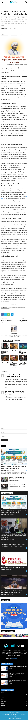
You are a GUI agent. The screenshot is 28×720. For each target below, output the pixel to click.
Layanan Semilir (10, 712)
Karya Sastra (3, 701)
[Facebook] (2, 314)
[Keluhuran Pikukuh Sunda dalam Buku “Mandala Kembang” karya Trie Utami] (23, 358)
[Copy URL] (15, 314)
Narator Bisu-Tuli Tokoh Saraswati (13, 350)
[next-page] (15, 368)
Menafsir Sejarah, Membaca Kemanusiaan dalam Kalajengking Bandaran (4, 351)
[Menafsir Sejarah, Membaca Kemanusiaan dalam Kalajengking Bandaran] (5, 346)
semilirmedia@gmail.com (16, 658)
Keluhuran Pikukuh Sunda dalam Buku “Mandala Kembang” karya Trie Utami (23, 363)
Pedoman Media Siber (7, 714)
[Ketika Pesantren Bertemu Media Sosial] (4, 668)
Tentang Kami (23, 714)
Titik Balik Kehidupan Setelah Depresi (21, 321)
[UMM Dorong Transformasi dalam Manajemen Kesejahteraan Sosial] (14, 582)
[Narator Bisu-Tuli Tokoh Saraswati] (14, 346)
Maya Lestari (4, 28)
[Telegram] (12, 314)
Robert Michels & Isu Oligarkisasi (6, 321)
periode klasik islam (5, 308)
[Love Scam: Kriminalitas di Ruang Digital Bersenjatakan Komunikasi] (4, 675)
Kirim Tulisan (18, 712)
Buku (9, 7)
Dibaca (2, 703)
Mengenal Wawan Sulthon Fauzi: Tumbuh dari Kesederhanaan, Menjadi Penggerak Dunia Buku (17, 479)
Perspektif (3, 705)
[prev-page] (13, 368)
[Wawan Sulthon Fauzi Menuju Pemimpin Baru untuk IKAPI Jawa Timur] (14, 456)
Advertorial (3, 542)
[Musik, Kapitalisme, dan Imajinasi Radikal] (5, 358)
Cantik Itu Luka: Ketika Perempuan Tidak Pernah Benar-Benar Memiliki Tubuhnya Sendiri (14, 363)
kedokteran (3, 110)
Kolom (2, 697)
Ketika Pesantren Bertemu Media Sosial (18, 666)
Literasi (5, 7)
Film (2, 699)
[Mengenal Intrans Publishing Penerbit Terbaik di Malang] (14, 559)
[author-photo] (14, 328)
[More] (20, 34)
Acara (20, 360)
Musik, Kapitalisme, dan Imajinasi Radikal (5, 362)
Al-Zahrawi (11, 307)
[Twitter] (5, 314)
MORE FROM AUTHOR (19, 340)
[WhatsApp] (8, 314)
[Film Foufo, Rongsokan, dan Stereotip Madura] (4, 682)
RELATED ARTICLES (8, 340)
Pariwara (14, 716)
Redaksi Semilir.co (5, 470)
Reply (6, 387)
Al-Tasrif (6, 307)
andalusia (16, 307)
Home (2, 7)
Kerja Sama (15, 714)
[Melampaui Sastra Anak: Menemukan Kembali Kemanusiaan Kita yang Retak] (23, 346)
